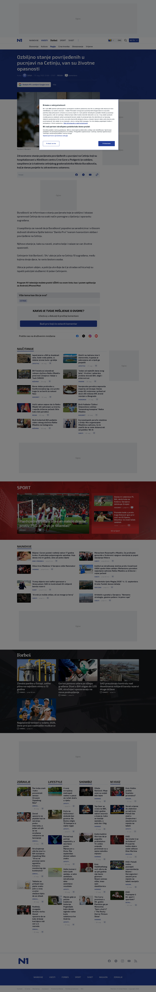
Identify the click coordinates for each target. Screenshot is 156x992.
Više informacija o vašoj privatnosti (75, 123)
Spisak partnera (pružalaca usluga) (55, 136)
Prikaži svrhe (51, 143)
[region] (78, 124)
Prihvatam (106, 143)
